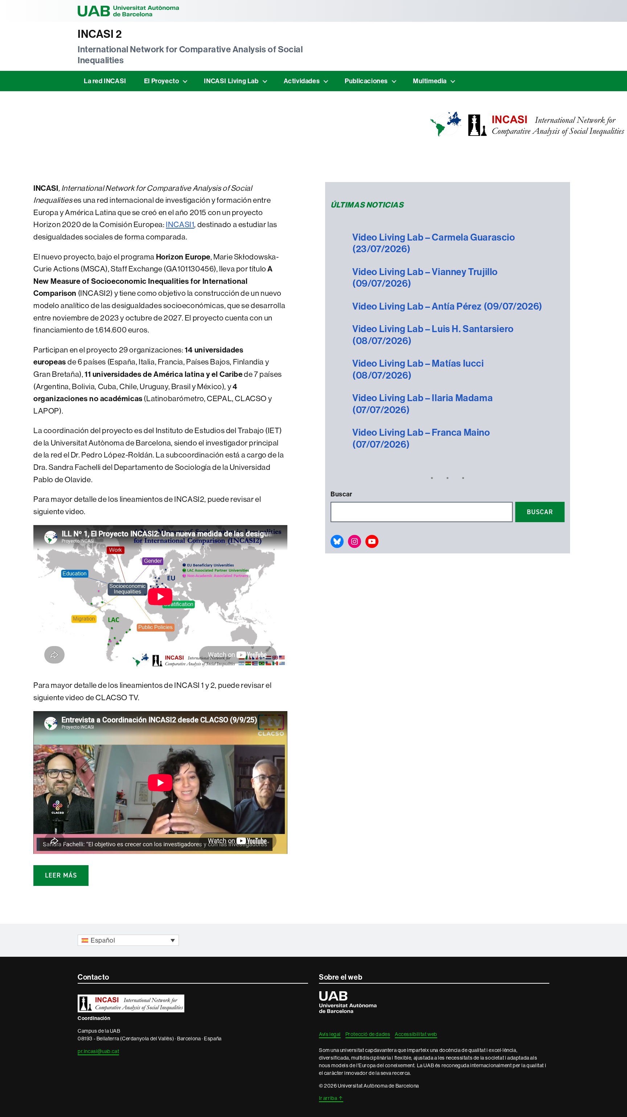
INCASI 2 (100, 34)
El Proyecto (161, 81)
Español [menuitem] (103, 940)
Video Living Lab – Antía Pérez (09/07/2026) (447, 306)
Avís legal (330, 1034)
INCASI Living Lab (231, 81)
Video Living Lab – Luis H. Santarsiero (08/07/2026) (433, 335)
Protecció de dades (367, 1034)
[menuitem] (128, 940)
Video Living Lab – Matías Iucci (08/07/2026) (418, 369)
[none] (128, 940)
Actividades (302, 81)
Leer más (61, 875)
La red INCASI (105, 81)
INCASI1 (180, 224)
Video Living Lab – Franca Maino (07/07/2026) (421, 438)
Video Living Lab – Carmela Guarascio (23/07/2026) (433, 243)
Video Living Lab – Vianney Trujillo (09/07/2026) (425, 278)
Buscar (341, 494)
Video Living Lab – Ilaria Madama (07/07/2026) (422, 404)
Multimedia (430, 81)
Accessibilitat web (416, 1034)
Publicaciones (366, 81)
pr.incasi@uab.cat (98, 1051)
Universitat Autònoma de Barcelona (128, 11)
